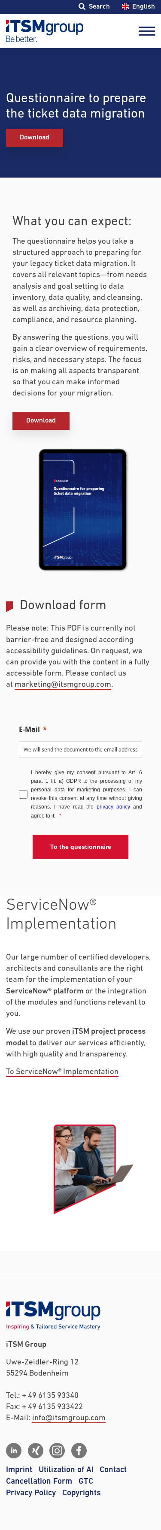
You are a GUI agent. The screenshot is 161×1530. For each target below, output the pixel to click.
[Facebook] (79, 1450)
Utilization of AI (66, 1469)
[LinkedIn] (13, 1450)
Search (99, 6)
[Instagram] (57, 1450)
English (143, 6)
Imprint (19, 1469)
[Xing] (35, 1450)
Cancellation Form (39, 1481)
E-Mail (29, 729)
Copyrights (81, 1493)
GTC (86, 1481)
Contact (113, 1469)
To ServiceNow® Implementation (62, 1072)
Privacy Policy (31, 1493)
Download (34, 137)
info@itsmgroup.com (69, 1418)
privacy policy (113, 807)
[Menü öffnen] (147, 31)
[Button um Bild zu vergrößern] (81, 509)
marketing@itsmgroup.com (63, 685)
